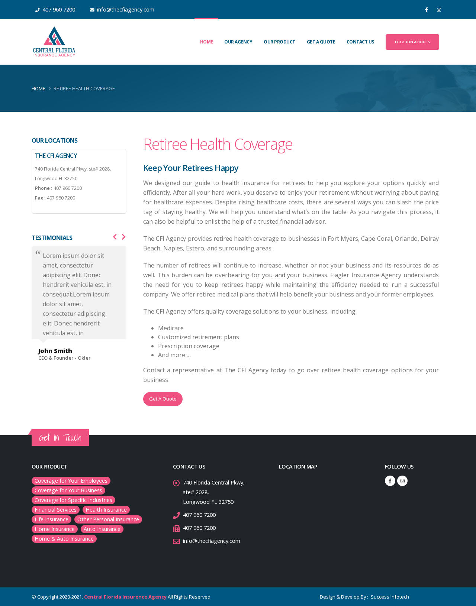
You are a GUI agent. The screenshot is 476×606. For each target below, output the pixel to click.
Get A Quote (321, 42)
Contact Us (360, 42)
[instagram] (402, 481)
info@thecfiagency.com (211, 540)
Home (206, 42)
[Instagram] (439, 9)
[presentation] (115, 237)
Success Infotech (389, 596)
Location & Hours (412, 41)
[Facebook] (426, 9)
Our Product (279, 42)
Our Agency (238, 42)
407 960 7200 (199, 514)
